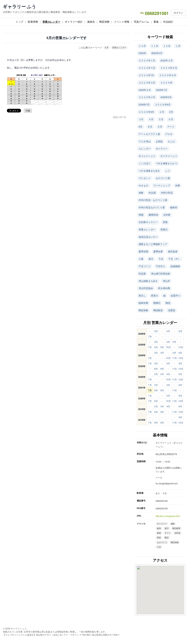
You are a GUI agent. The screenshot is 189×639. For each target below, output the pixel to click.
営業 (165, 222)
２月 (161, 112)
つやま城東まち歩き (149, 170)
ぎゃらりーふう (147, 156)
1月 (150, 363)
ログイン (178, 12)
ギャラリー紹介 (74, 21)
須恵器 (171, 310)
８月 (106, 47)
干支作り (160, 266)
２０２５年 (166, 82)
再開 (141, 214)
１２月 (166, 46)
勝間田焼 (153, 214)
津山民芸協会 (146, 288)
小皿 (141, 259)
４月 (151, 119)
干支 (161, 259)
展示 (151, 259)
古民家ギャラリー (148, 222)
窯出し (142, 295)
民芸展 (142, 273)
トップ (19, 21)
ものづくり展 (163, 178)
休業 (177, 185)
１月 (178, 46)
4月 (168, 331)
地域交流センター (148, 237)
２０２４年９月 (147, 82)
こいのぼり (145, 163)
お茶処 (159, 141)
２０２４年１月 (147, 60)
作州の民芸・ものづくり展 (153, 200)
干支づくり (145, 266)
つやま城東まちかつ (166, 163)
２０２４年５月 (147, 68)
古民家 (166, 214)
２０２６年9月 (146, 112)
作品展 (152, 192)
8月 (156, 347)
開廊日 (157, 303)
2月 (171, 112)
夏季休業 (158, 251)
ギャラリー (162, 148)
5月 (174, 341)
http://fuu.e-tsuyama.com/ (168, 516)
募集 (156, 21)
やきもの (143, 185)
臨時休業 (143, 303)
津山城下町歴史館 (160, 273)
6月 (140, 126)
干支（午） (174, 259)
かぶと (171, 141)
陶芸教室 (158, 310)
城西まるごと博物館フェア (153, 244)
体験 (141, 192)
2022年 (142, 53)
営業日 (164, 229)
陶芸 (168, 303)
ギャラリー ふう (19, 6)
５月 (161, 119)
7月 (150, 336)
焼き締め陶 (164, 288)
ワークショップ (161, 185)
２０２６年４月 (147, 97)
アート (170, 126)
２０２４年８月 (167, 75)
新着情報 (33, 21)
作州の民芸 (167, 192)
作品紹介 (168, 21)
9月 (162, 347)
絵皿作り (175, 295)
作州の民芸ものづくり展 (152, 207)
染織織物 (175, 266)
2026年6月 (165, 97)
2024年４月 (166, 60)
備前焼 (173, 207)
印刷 (27, 110)
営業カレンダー (51, 21)
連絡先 (91, 21)
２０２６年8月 (162, 104)
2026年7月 (144, 104)
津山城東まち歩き (148, 281)
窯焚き (154, 295)
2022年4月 (156, 53)
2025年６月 (145, 90)
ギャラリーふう (168, 156)
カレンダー (145, 148)
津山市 (166, 281)
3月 (162, 352)
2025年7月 (161, 90)
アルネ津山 (145, 141)
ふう (167, 170)
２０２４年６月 (168, 68)
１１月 (154, 46)
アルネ (168, 134)
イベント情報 (121, 21)
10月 (168, 347)
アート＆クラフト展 (149, 134)
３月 (141, 119)
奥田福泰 (173, 251)
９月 (159, 126)
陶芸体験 (104, 21)
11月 (174, 358)
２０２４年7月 (146, 75)
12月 (180, 347)
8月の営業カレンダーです (67, 38)
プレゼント (145, 178)
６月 (170, 119)
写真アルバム (141, 21)
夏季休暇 (143, 251)
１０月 (142, 46)
